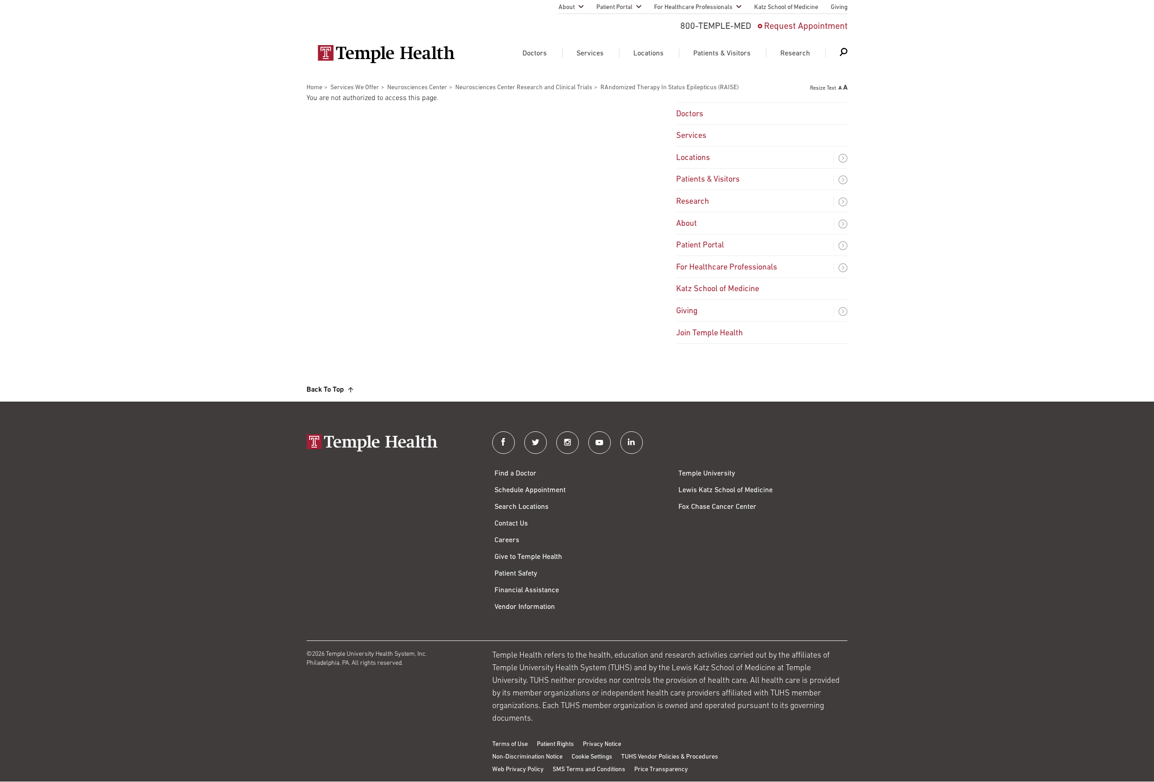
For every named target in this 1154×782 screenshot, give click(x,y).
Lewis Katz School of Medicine (725, 490)
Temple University (706, 473)
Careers (507, 540)
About (567, 7)
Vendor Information (525, 607)
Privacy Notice (602, 744)
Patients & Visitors (722, 53)
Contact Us (511, 523)
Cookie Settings (592, 757)
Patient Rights (555, 744)
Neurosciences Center (417, 87)
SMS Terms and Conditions (589, 769)
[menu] (761, 223)
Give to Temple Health (528, 557)
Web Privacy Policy (518, 769)
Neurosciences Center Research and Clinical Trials (523, 87)
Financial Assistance (527, 590)
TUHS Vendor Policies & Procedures (669, 757)
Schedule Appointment (530, 490)
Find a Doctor (515, 473)
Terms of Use (510, 744)
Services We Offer (354, 87)
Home (314, 87)
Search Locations (522, 507)
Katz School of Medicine (786, 7)
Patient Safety (516, 573)
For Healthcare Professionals (693, 7)
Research (795, 53)
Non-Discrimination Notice (527, 757)
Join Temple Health (709, 333)
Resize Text (823, 88)
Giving (839, 7)
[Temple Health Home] (386, 54)
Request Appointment (805, 26)
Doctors (534, 53)
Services (590, 53)
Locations (648, 53)
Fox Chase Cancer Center (717, 507)
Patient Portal (614, 7)
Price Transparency (661, 769)
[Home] (390, 443)
